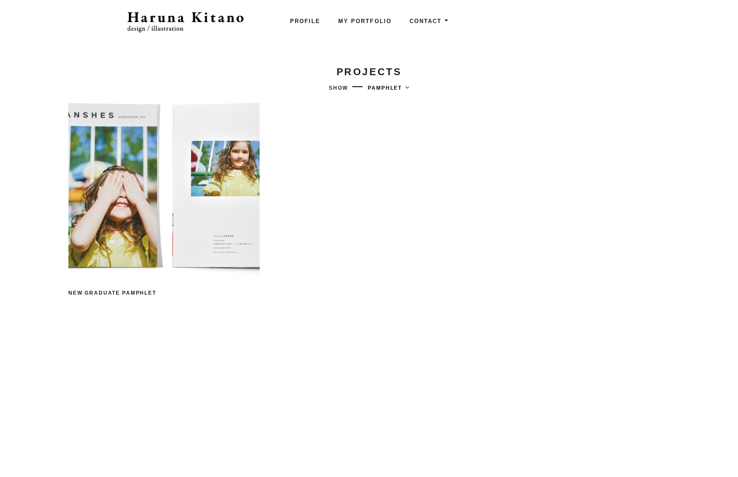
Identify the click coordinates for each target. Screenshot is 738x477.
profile (305, 21)
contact (426, 21)
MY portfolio (364, 21)
